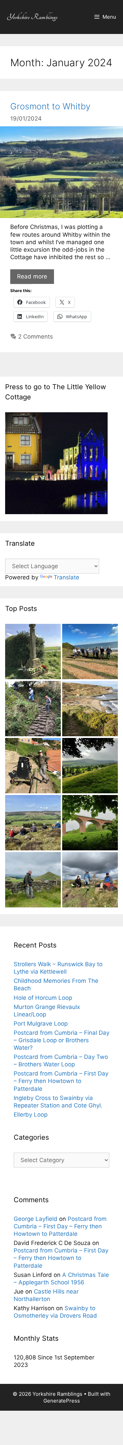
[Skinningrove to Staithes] (90, 709)
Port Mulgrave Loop (41, 1023)
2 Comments (35, 336)
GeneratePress (61, 1400)
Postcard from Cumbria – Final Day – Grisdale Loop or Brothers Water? (61, 1040)
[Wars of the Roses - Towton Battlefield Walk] (33, 652)
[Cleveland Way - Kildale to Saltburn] (90, 823)
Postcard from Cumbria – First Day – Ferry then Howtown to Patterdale (61, 1081)
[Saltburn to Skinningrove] (90, 652)
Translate (66, 577)
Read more (32, 276)
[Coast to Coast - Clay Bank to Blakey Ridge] (90, 880)
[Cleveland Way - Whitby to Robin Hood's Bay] (33, 709)
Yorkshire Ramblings (32, 17)
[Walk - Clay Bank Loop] (33, 823)
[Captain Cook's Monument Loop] (33, 880)
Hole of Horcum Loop (43, 997)
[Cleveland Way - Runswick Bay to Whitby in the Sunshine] (33, 766)
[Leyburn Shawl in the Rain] (90, 766)
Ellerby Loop (30, 1114)
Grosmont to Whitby (50, 106)
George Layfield (35, 1218)
